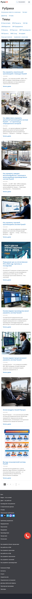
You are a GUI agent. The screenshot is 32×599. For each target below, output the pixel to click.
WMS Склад (13, 33)
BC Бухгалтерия (5, 23)
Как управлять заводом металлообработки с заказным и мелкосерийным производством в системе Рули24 (15, 176)
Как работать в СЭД (6, 553)
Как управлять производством (9, 562)
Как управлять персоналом (8, 556)
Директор (4, 15)
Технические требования (7, 512)
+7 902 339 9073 (21, 2)
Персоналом (4, 526)
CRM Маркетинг (5, 26)
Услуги (2, 574)
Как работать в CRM (6, 547)
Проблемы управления (7, 520)
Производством (5, 533)
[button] (29, 2)
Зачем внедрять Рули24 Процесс (14, 410)
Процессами (4, 536)
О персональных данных (7, 506)
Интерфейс (22, 33)
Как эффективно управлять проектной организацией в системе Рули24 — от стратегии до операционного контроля (15, 120)
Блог (2, 494)
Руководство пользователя (8, 503)
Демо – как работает (6, 500)
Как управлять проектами (7, 550)
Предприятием (5, 523)
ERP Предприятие (17, 26)
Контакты (3, 571)
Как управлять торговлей (7, 559)
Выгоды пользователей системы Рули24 (14, 463)
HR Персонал (13, 30)
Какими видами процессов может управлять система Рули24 (15, 359)
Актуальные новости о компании (11, 12)
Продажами (4, 530)
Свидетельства (4, 577)
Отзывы (11, 15)
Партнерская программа (7, 586)
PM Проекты (5, 33)
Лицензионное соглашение (8, 580)
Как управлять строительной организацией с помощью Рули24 (15, 73)
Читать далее (7, 86)
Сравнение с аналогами (21, 37)
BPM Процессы (16, 23)
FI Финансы (4, 30)
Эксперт (24, 12)
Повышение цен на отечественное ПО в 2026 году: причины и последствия (15, 264)
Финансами (4, 539)
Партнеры (3, 589)
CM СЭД (25, 23)
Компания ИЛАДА (5, 568)
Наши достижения (6, 37)
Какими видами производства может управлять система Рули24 (16, 312)
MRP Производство (25, 30)
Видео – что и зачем (6, 497)
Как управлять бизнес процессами (10, 544)
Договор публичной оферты (8, 583)
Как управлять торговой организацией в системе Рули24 (14, 223)
